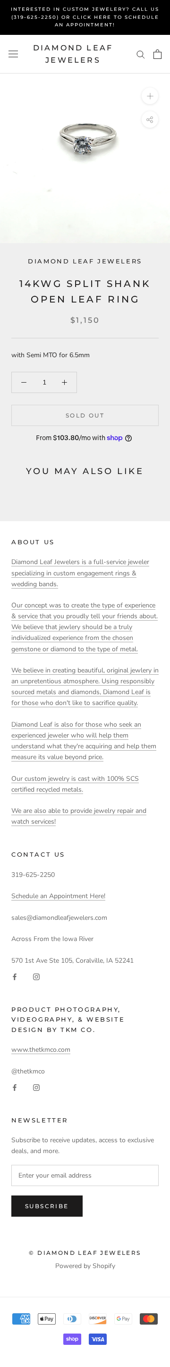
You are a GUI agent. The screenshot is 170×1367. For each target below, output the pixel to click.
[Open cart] (157, 54)
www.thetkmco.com (40, 1049)
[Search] (140, 54)
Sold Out (85, 415)
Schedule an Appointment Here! (58, 896)
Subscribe (47, 1206)
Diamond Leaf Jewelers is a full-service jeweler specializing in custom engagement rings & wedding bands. (80, 572)
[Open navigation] (13, 53)
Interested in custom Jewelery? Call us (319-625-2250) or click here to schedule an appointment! (85, 17)
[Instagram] (36, 976)
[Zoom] (150, 96)
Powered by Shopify (85, 1265)
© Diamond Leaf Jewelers (85, 1252)
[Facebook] (14, 976)
